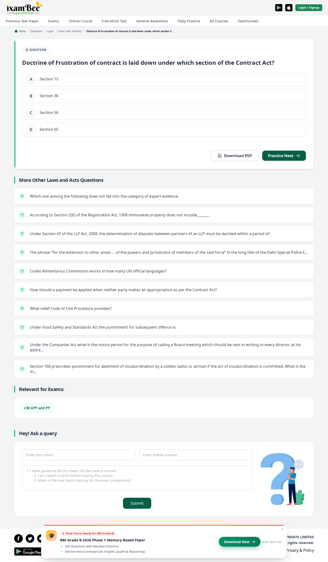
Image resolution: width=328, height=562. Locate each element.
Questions (36, 31)
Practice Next (280, 155)
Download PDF (238, 155)
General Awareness (152, 20)
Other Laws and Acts (70, 31)
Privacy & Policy (299, 550)
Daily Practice (189, 20)
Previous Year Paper (22, 20)
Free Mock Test (114, 20)
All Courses (219, 20)
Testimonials (248, 20)
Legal (50, 31)
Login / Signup (308, 8)
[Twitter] (30, 538)
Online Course (80, 20)
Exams (53, 20)
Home (22, 31)
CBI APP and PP (37, 408)
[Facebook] (18, 538)
